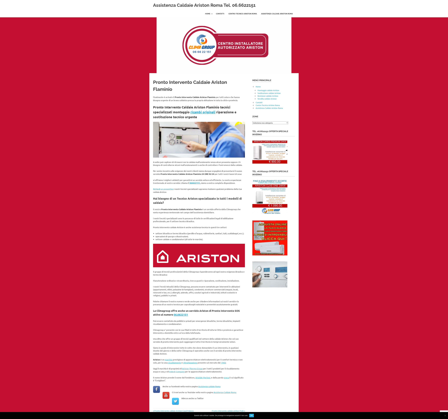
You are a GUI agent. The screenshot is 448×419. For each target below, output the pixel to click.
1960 (223, 362)
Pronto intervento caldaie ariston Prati (227, 411)
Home (207, 14)
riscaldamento (174, 362)
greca (226, 377)
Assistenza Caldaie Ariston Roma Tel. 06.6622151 (204, 5)
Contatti (220, 14)
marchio (168, 359)
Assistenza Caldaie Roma (225, 392)
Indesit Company (176, 371)
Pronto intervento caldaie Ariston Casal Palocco (174, 411)
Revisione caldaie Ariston (267, 96)
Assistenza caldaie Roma (209, 386)
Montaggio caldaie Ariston (268, 90)
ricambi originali (202, 112)
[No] (445, 415)
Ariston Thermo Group (192, 368)
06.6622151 (181, 314)
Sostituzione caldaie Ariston (269, 93)
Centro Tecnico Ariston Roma (242, 14)
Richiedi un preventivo (163, 189)
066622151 (194, 183)
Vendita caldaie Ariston (267, 98)
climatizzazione (190, 362)
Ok (251, 415)
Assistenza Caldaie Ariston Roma (277, 14)
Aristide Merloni (202, 377)
